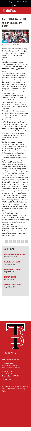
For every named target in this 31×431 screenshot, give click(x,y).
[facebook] (3, 353)
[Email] (27, 241)
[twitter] (6, 353)
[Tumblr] (19, 241)
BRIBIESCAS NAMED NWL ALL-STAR (14, 254)
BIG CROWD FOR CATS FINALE (13, 269)
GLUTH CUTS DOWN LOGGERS (12, 284)
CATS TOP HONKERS (10, 277)
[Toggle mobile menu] (27, 10)
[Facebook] (7, 241)
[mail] (12, 353)
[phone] (15, 353)
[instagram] (9, 353)
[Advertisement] (15, 308)
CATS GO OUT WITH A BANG (12, 262)
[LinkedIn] (15, 241)
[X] (11, 241)
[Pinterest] (23, 241)
